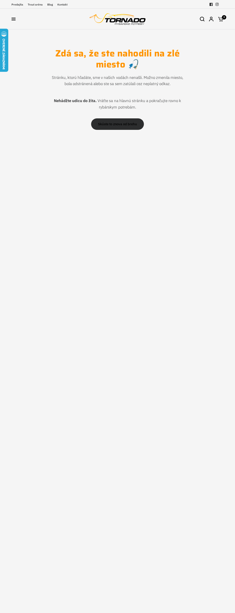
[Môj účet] (211, 19)
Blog (50, 4)
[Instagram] (217, 4)
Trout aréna (35, 4)
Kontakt (62, 4)
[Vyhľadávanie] (202, 19)
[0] (220, 19)
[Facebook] (211, 4)
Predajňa (17, 4)
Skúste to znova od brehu (117, 124)
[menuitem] (18, 4)
